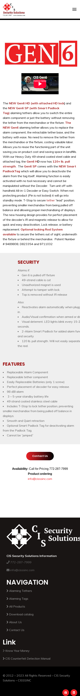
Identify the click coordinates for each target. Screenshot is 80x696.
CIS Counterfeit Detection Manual (27, 658)
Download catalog (21, 614)
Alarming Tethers (20, 591)
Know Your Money (17, 651)
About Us (15, 622)
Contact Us (16, 630)
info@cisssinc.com (40, 479)
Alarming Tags (18, 598)
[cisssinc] (14, 6)
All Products (17, 606)
